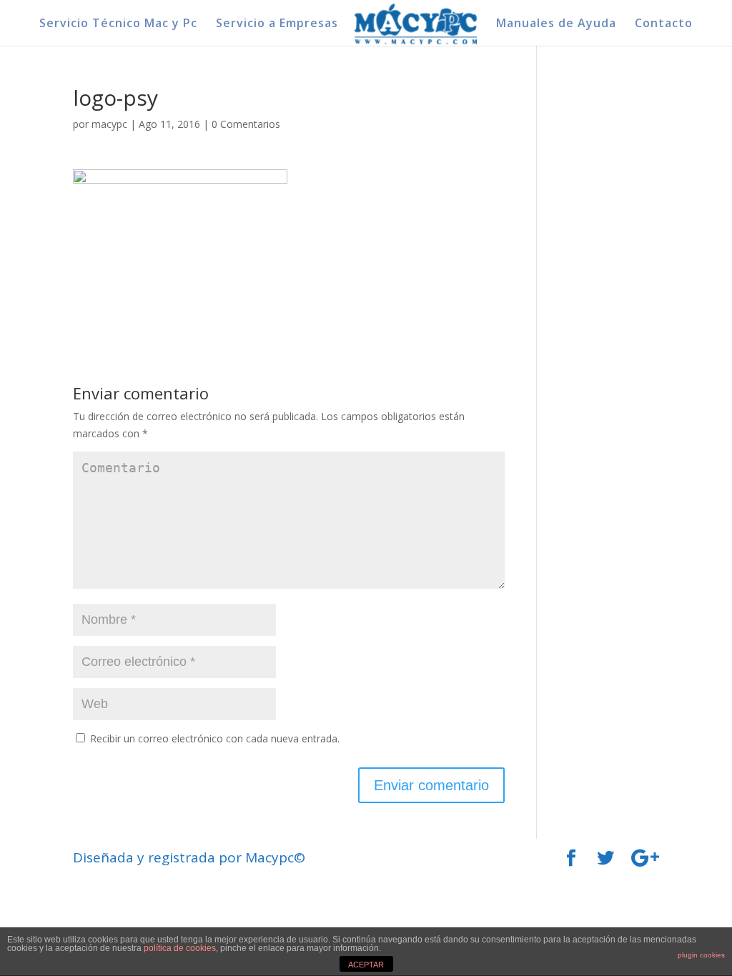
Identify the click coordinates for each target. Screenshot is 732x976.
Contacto (664, 24)
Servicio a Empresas (277, 24)
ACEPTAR (366, 964)
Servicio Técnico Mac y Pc (118, 24)
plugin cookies (701, 955)
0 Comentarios (246, 124)
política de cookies (180, 948)
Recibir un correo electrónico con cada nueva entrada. (215, 738)
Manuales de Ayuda (556, 24)
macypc (109, 124)
